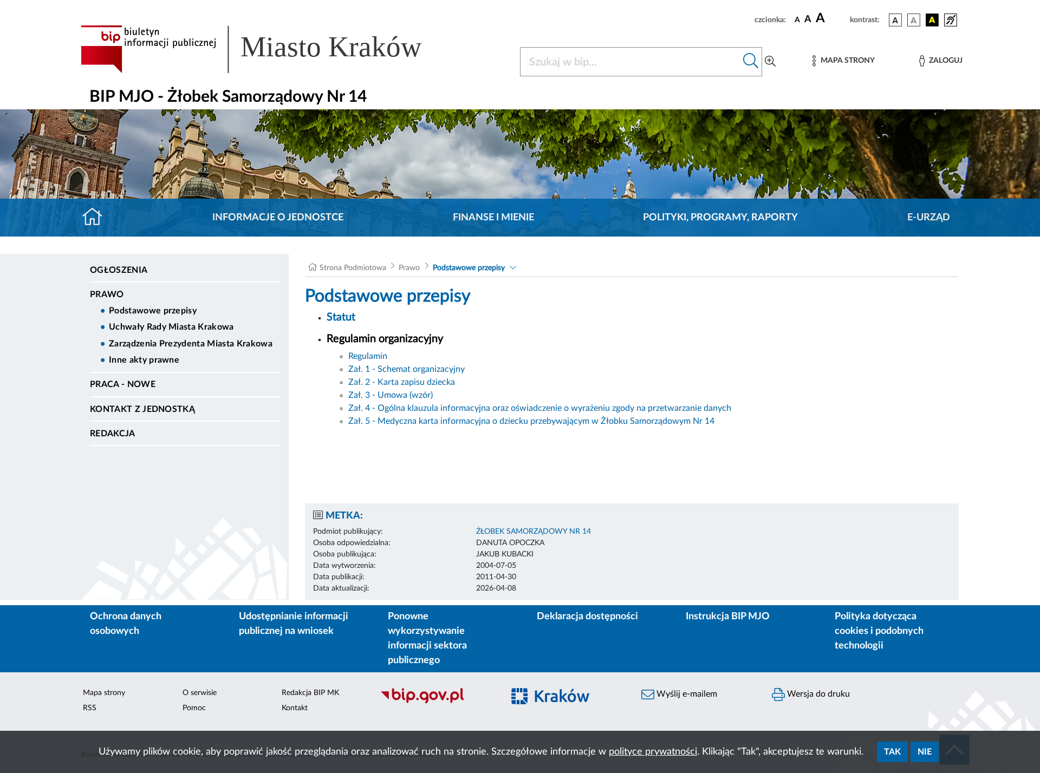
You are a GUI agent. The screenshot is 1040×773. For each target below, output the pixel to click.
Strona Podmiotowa (353, 268)
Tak (892, 752)
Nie (925, 752)
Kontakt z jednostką (142, 409)
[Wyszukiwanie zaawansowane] (770, 61)
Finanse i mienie (493, 217)
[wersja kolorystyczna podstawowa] (895, 20)
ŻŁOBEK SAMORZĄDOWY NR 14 (533, 531)
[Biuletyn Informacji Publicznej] (436, 702)
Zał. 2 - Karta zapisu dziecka (401, 382)
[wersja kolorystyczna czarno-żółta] (932, 20)
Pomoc (194, 708)
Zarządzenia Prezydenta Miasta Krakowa (190, 343)
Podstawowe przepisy (153, 310)
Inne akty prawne (144, 360)
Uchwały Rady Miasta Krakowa (171, 327)
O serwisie (200, 693)
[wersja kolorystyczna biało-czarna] (914, 20)
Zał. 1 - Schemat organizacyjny (406, 369)
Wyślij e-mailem (685, 694)
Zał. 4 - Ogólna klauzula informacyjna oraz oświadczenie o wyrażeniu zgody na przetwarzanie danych (539, 408)
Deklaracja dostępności (587, 616)
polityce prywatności (653, 752)
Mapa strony (104, 693)
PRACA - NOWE (122, 384)
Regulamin (367, 356)
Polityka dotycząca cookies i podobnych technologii (879, 631)
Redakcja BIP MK (310, 693)
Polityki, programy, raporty (720, 217)
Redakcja (112, 433)
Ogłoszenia (118, 270)
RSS (89, 708)
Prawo (107, 294)
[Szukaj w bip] (751, 61)
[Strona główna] (96, 217)
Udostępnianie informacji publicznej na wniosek (293, 624)
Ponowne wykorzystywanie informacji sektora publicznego (427, 638)
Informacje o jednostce (277, 217)
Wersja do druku (817, 694)
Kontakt (295, 708)
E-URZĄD (928, 217)
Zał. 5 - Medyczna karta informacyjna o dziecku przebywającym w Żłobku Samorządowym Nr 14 (531, 421)
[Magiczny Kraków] (567, 702)
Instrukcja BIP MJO (728, 616)
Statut (341, 317)
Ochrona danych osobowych (125, 624)
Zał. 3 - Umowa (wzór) (390, 395)
